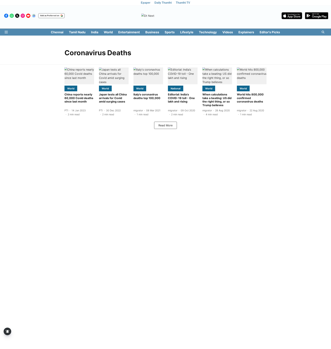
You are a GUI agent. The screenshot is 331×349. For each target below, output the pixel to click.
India (94, 32)
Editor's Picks (270, 32)
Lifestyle (186, 32)
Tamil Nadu (77, 32)
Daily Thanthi (163, 2)
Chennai (57, 32)
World (108, 32)
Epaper (145, 2)
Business (152, 32)
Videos (227, 32)
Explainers (246, 32)
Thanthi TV (183, 2)
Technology (208, 32)
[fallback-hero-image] (79, 75)
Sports (170, 32)
